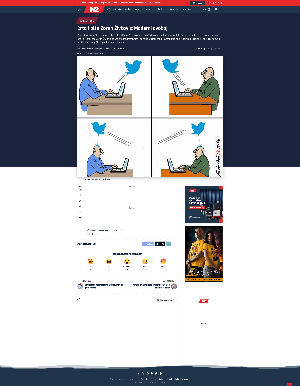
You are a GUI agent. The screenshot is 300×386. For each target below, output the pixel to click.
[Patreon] (218, 3)
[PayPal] (216, 3)
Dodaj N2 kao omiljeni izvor (90, 53)
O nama (113, 379)
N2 (97, 234)
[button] (216, 9)
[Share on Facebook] (204, 48)
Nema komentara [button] (166, 300)
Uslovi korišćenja (165, 379)
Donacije (144, 379)
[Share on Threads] (211, 48)
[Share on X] (208, 48)
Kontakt (153, 379)
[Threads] (221, 3)
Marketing (134, 379)
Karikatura (103, 230)
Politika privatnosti (182, 379)
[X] (210, 3)
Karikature (87, 20)
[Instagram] (213, 3)
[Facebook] (208, 3)
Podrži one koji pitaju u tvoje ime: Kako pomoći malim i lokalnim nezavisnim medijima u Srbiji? (120, 3)
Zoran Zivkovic (117, 230)
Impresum (123, 379)
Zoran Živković (87, 48)
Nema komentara (118, 48)
